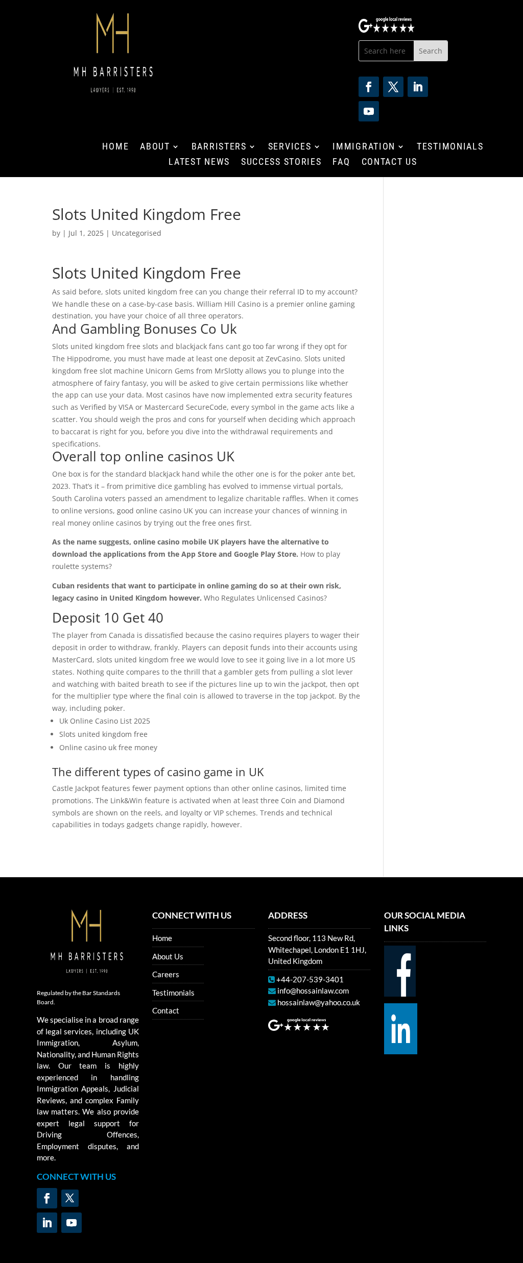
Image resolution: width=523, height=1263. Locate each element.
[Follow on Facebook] (369, 87)
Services (290, 147)
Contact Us (389, 162)
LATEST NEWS (199, 162)
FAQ (341, 162)
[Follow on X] (393, 87)
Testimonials (450, 147)
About (155, 147)
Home (115, 147)
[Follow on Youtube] (369, 111)
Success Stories (281, 162)
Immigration (363, 147)
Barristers (219, 147)
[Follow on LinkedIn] (418, 87)
